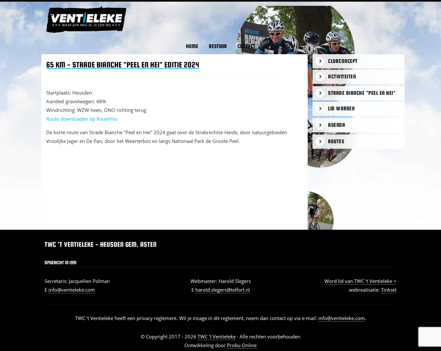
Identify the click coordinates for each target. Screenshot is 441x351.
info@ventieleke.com (71, 289)
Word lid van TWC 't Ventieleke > (360, 281)
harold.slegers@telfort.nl (222, 289)
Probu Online (242, 345)
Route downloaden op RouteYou (82, 118)
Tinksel (388, 289)
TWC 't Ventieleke (52, 6)
